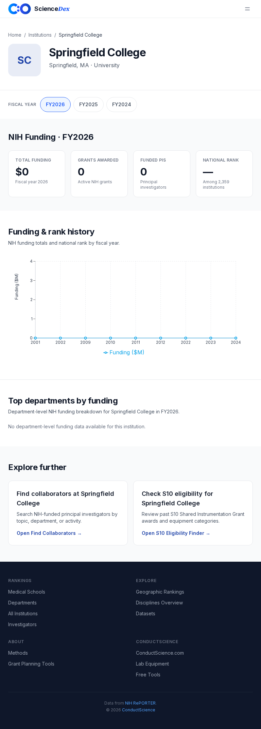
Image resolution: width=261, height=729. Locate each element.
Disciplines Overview (159, 602)
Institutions (40, 35)
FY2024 (121, 104)
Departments (22, 602)
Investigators (22, 624)
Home (14, 35)
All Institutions (23, 613)
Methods (18, 653)
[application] (130, 309)
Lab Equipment (152, 664)
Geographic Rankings (160, 592)
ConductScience (138, 709)
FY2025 (88, 104)
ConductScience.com (160, 653)
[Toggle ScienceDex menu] (247, 8)
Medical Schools (26, 592)
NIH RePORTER (140, 703)
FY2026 (55, 104)
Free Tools (148, 674)
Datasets (145, 613)
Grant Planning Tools (31, 664)
